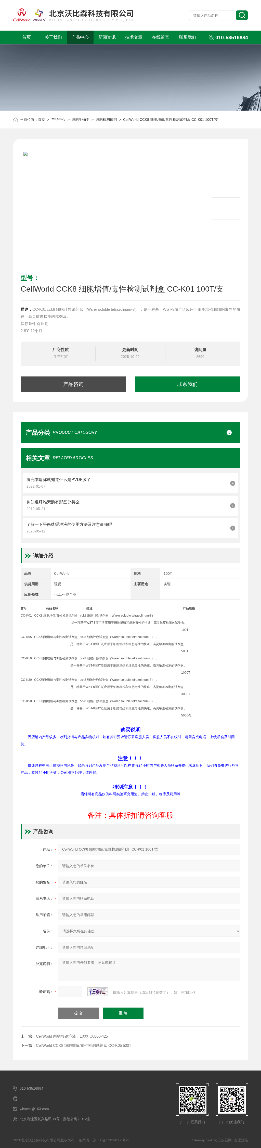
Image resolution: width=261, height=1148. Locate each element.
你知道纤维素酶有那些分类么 (53, 502)
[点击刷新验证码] (97, 991)
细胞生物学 (80, 120)
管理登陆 (241, 1140)
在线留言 (160, 37)
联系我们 (187, 37)
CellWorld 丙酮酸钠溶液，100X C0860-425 (72, 1036)
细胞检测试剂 (106, 120)
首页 (26, 37)
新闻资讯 (107, 37)
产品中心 (80, 37)
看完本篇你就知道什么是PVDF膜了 (59, 479)
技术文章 (133, 37)
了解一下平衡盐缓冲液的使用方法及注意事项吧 (69, 524)
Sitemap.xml (202, 1140)
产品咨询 (73, 384)
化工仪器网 (223, 1140)
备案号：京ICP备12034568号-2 (104, 1140)
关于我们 (53, 37)
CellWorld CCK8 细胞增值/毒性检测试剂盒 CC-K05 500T (83, 1045)
